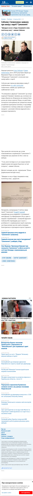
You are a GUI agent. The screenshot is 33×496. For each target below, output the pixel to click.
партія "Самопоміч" (20, 258)
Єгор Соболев (6, 258)
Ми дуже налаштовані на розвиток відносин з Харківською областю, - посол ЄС (16, 378)
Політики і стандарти (7, 436)
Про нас (3, 429)
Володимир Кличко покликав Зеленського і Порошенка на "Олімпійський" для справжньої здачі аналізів (14, 345)
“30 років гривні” (16, 6)
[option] (16, 13)
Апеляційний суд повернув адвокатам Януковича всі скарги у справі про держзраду (15, 363)
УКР (27, 2)
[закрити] (32, 481)
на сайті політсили (17, 85)
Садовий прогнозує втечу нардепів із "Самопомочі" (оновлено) (13, 234)
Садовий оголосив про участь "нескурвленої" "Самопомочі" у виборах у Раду (16, 240)
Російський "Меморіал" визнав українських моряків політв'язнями (15, 370)
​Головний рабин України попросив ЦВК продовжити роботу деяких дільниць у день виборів (15, 421)
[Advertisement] (16, 132)
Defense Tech (5, 6)
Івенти (3, 432)
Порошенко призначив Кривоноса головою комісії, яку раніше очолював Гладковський (15, 387)
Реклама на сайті (5, 431)
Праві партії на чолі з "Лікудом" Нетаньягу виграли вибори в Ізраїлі (14, 355)
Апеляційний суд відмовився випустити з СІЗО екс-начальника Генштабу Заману (16, 395)
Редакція (3, 434)
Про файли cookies (6, 492)
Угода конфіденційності (7, 438)
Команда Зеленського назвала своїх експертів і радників (16, 403)
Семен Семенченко (8, 261)
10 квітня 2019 (17, 19)
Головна (3, 19)
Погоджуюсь (25, 492)
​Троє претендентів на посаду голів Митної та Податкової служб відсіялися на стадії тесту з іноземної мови (15, 411)
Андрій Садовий (19, 212)
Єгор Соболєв (18, 70)
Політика (9, 19)
